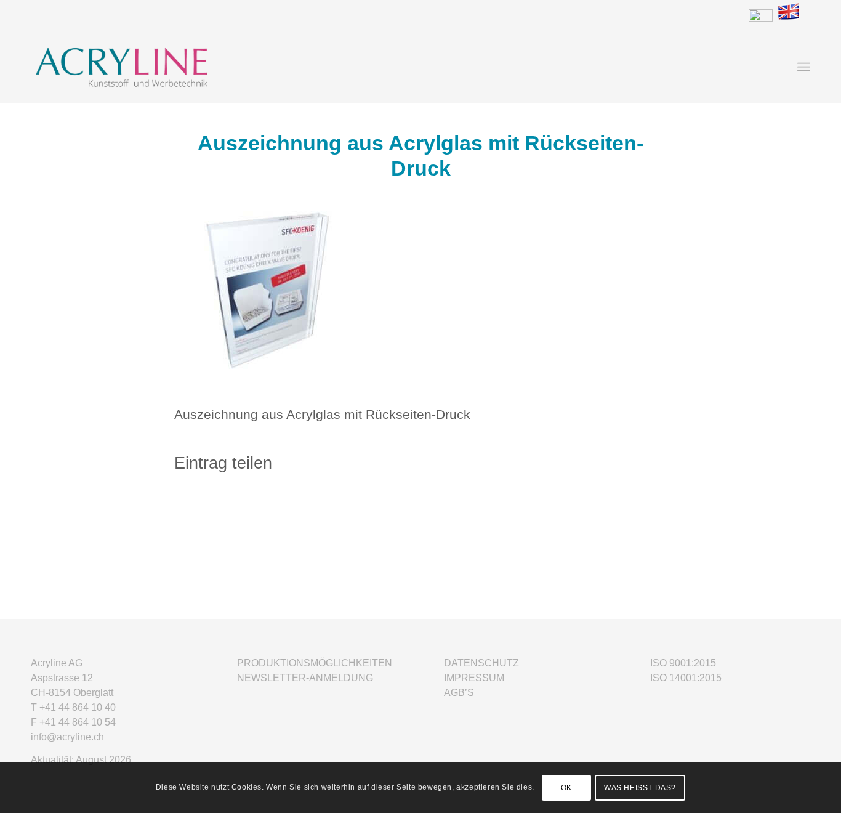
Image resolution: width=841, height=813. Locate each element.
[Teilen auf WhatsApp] (420, 505)
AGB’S (459, 692)
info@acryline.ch (67, 737)
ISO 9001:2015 (683, 663)
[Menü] (803, 67)
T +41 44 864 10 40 (73, 707)
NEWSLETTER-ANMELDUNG (305, 678)
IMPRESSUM (474, 678)
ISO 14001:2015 (686, 678)
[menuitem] (803, 67)
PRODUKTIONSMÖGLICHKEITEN (314, 663)
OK (566, 787)
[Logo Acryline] (202, 67)
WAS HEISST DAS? (640, 787)
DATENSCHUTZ (481, 663)
